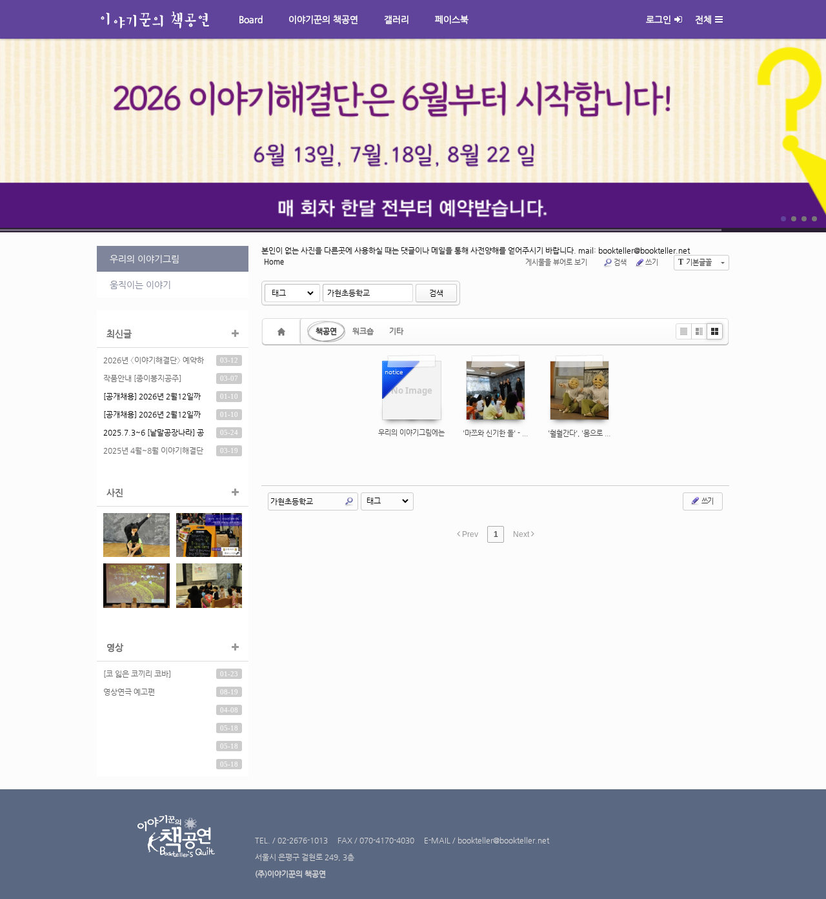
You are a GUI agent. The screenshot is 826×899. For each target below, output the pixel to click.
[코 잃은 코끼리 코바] (137, 673)
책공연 (326, 331)
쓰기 (651, 262)
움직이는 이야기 (140, 284)
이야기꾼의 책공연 (323, 19)
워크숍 (363, 331)
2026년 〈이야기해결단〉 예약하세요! (153, 362)
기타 (396, 331)
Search (349, 501)
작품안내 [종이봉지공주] (142, 378)
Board (251, 19)
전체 (703, 19)
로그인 (658, 19)
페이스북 (451, 19)
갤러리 (396, 19)
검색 (620, 262)
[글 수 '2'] (283, 331)
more (413, 135)
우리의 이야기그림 (144, 259)
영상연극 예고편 (129, 691)
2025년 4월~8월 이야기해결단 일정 (153, 452)
